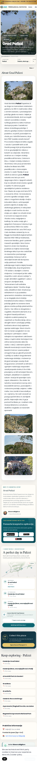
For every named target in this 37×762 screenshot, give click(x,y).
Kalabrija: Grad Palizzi (16, 594)
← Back (4, 32)
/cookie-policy (16, 754)
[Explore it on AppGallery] (18, 539)
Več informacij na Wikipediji (15, 736)
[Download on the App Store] (10, 534)
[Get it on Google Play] (26, 534)
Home (30, 7)
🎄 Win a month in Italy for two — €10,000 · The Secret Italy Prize (18, 2)
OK (5, 759)
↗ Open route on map (18, 620)
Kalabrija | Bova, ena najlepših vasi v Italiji (20, 604)
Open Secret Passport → (18, 645)
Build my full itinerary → (18, 625)
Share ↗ (31, 68)
